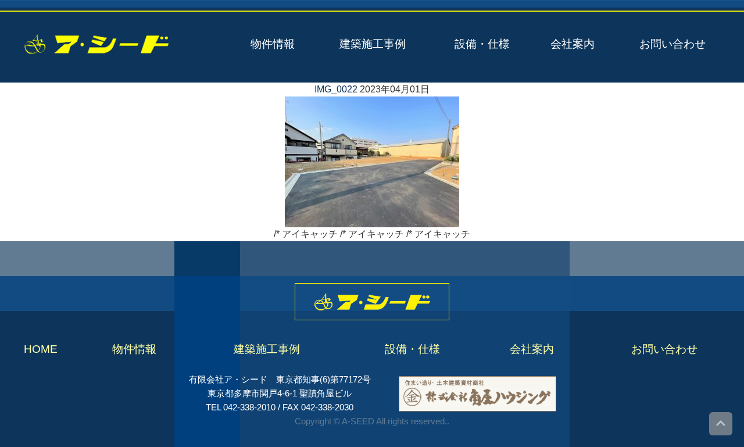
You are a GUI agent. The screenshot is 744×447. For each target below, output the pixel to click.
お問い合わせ (672, 44)
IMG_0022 (335, 89)
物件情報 (273, 44)
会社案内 (572, 44)
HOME (41, 349)
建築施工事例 (372, 44)
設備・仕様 (482, 44)
